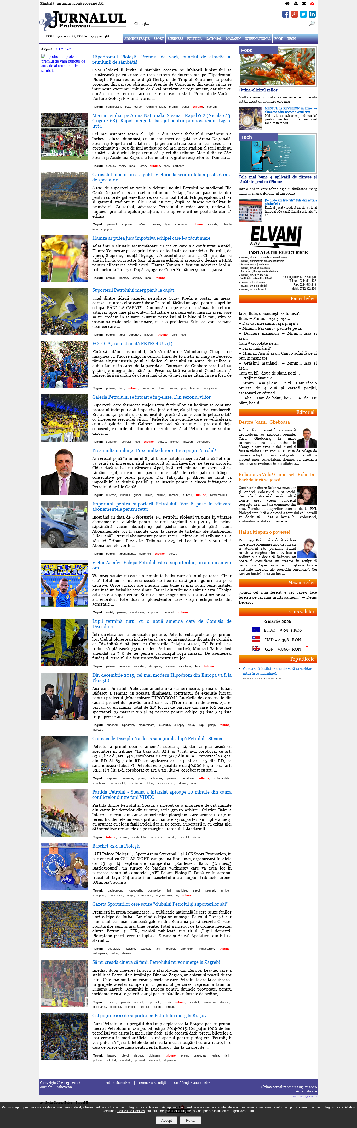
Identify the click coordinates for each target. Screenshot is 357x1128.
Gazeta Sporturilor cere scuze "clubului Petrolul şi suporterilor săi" (160, 904)
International (257, 39)
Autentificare (306, 1091)
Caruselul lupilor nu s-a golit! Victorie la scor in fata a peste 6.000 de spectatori (162, 177)
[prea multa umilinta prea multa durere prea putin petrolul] (64, 493)
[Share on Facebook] (285, 16)
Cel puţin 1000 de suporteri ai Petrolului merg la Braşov (149, 1015)
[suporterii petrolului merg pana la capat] (64, 333)
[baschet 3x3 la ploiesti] (64, 889)
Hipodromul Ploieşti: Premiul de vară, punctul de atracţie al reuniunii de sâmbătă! (162, 59)
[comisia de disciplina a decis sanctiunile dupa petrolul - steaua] (64, 781)
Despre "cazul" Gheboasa (264, 422)
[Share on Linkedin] (312, 16)
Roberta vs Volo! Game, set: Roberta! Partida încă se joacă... (277, 477)
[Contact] (304, 4)
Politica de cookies (117, 1083)
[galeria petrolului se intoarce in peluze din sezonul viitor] (64, 440)
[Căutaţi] (311, 25)
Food (278, 39)
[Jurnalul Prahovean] (287, 4)
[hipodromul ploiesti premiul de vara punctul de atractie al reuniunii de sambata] (64, 70)
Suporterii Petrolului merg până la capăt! (134, 290)
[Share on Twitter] (303, 16)
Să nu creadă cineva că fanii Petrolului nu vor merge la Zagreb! (156, 962)
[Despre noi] (296, 4)
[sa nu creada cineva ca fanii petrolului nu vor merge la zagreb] (64, 1005)
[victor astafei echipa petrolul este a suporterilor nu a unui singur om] (64, 605)
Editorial (305, 412)
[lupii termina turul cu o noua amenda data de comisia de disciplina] (64, 664)
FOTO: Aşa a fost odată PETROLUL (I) (132, 343)
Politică (194, 39)
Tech (291, 39)
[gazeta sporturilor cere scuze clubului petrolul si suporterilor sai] (64, 947)
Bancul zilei (302, 298)
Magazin (233, 39)
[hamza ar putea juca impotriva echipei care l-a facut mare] (64, 281)
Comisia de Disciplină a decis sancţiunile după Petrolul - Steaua (157, 738)
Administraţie (137, 39)
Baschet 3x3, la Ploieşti (116, 846)
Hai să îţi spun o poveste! (264, 532)
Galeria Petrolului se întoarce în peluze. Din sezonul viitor (151, 397)
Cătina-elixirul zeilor (258, 89)
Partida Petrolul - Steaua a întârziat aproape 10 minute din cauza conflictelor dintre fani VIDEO (162, 794)
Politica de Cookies (131, 1111)
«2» (68, 48)
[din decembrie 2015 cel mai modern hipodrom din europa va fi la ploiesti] (64, 718)
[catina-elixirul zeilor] (278, 85)
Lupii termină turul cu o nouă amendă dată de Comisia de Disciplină (162, 623)
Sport (159, 39)
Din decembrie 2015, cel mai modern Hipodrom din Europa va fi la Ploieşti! (162, 677)
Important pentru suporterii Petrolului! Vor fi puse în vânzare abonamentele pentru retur (162, 506)
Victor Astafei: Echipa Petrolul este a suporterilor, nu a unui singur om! (162, 565)
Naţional (214, 39)
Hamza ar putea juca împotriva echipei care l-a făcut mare (151, 238)
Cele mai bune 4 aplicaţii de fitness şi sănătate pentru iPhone (278, 179)
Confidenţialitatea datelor (192, 1083)
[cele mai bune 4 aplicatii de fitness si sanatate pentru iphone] (278, 172)
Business (175, 39)
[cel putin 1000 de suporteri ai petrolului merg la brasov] (64, 1058)
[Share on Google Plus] (294, 16)
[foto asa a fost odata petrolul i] (64, 386)
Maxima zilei (301, 582)
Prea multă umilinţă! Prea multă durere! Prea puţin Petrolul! (154, 450)
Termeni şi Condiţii (152, 1083)
